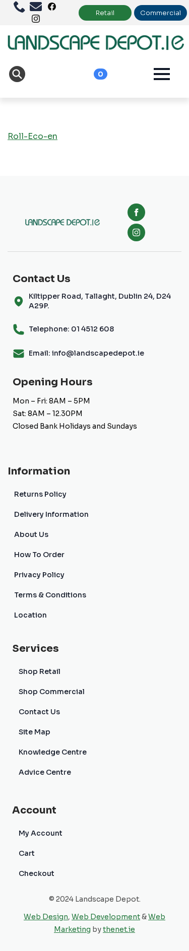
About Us (31, 534)
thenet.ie (119, 929)
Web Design (46, 916)
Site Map (34, 731)
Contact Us (39, 711)
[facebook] (136, 212)
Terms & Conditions (50, 594)
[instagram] (136, 232)
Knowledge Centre (53, 752)
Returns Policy (40, 494)
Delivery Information (51, 514)
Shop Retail (39, 671)
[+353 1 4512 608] (22, 7)
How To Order (39, 554)
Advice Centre (45, 772)
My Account (40, 833)
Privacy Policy (39, 574)
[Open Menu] (162, 74)
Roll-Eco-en (32, 136)
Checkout (36, 873)
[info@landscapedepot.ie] (38, 7)
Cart (27, 853)
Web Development (106, 916)
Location (30, 615)
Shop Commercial (52, 691)
